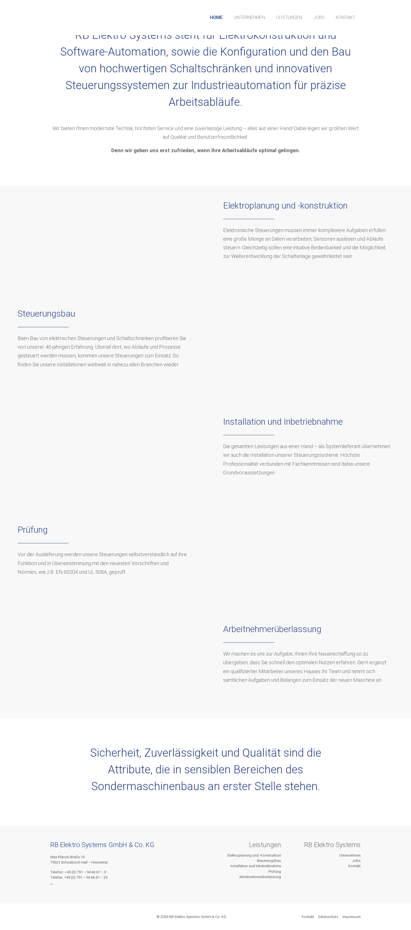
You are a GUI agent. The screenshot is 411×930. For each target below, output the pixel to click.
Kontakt (354, 866)
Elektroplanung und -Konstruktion (254, 855)
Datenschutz (328, 917)
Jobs (356, 861)
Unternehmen (350, 855)
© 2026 (191, 917)
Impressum (351, 917)
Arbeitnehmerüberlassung (260, 877)
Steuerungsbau (269, 861)
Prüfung (274, 871)
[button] (216, 17)
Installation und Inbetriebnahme (255, 866)
